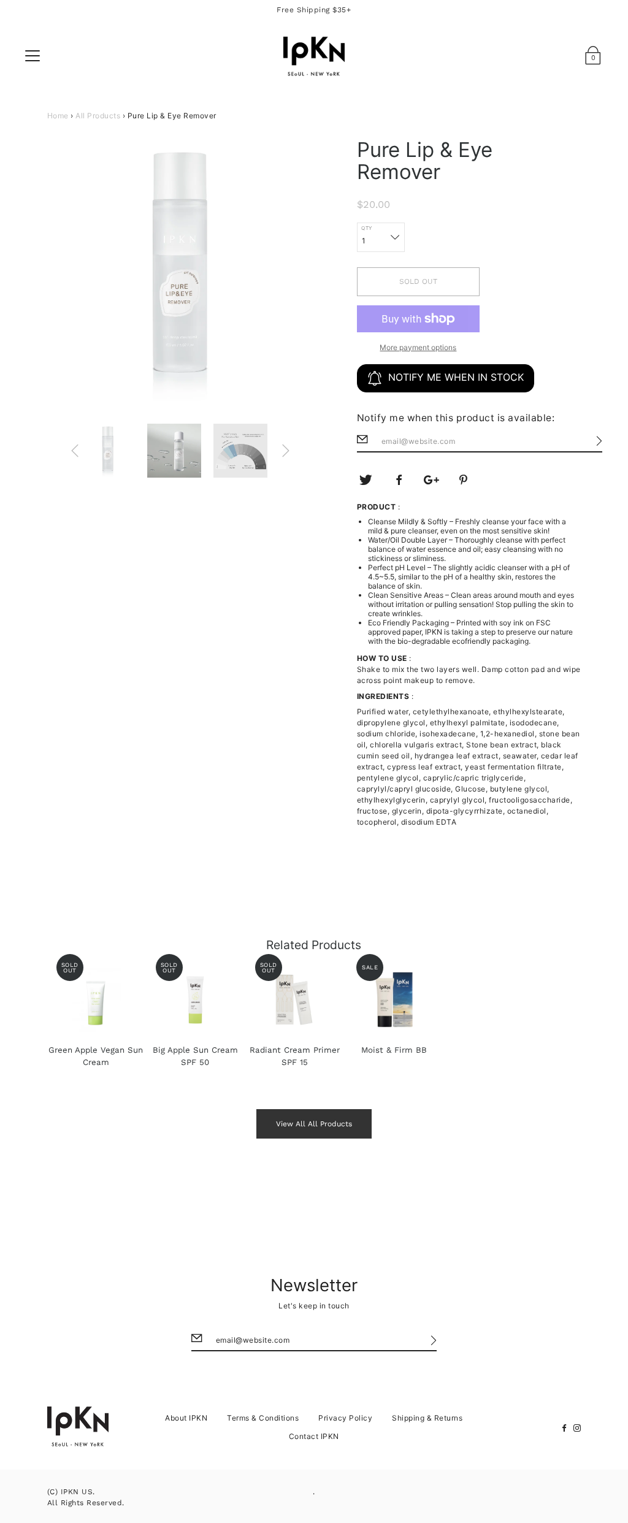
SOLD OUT (418, 281)
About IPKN (186, 1417)
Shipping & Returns (427, 1417)
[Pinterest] (464, 480)
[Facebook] (398, 480)
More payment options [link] (418, 347)
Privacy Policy (345, 1417)
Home (58, 115)
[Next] (286, 450)
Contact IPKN (314, 1436)
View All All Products (314, 1124)
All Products (97, 115)
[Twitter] (366, 480)
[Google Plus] (432, 480)
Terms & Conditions (263, 1417)
